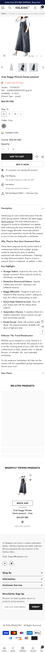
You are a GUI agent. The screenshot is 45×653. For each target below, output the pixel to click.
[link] (22, 451)
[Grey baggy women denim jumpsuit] (22, 486)
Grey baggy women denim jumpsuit (22, 512)
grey (22, 522)
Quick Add (22, 503)
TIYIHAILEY (15, 87)
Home (3, 13)
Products (12, 13)
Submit (36, 606)
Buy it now (22, 164)
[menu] (2, 7)
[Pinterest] (4, 563)
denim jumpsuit (7, 221)
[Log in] (35, 7)
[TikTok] (11, 563)
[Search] (9, 7)
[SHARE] (42, 157)
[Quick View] (30, 480)
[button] (36, 56)
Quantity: (5, 144)
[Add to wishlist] (37, 157)
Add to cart (17, 156)
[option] (22, 38)
